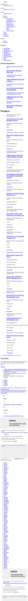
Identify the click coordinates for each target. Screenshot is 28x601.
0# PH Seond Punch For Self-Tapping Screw (14, 319)
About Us (6, 34)
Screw (8, 28)
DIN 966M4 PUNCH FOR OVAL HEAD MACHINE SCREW (15, 176)
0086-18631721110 (8, 404)
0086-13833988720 (17, 404)
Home (5, 16)
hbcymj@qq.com (8, 13)
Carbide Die (9, 20)
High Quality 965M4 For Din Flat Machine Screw (14, 277)
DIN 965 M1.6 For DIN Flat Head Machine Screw (15, 296)
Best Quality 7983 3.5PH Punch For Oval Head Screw (15, 214)
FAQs (5, 33)
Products (6, 17)
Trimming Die (10, 25)
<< (1, 355)
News (5, 32)
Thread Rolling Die (11, 21)
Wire (8, 29)
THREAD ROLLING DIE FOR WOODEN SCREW (15, 156)
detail (11, 129)
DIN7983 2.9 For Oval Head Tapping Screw (15, 237)
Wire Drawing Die (11, 26)
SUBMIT (3, 366)
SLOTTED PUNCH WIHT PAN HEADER (15, 89)
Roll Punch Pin (13, 390)
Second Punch (10, 18)
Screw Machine (10, 30)
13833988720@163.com (18, 416)
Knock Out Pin (10, 24)
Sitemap (7, 389)
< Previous (5, 355)
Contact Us (6, 36)
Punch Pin (9, 22)
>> (15, 355)
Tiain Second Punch (17, 391)
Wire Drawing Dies (22, 390)
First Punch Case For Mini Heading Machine (15, 119)
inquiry (8, 129)
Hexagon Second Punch (6, 391)
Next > (13, 355)
